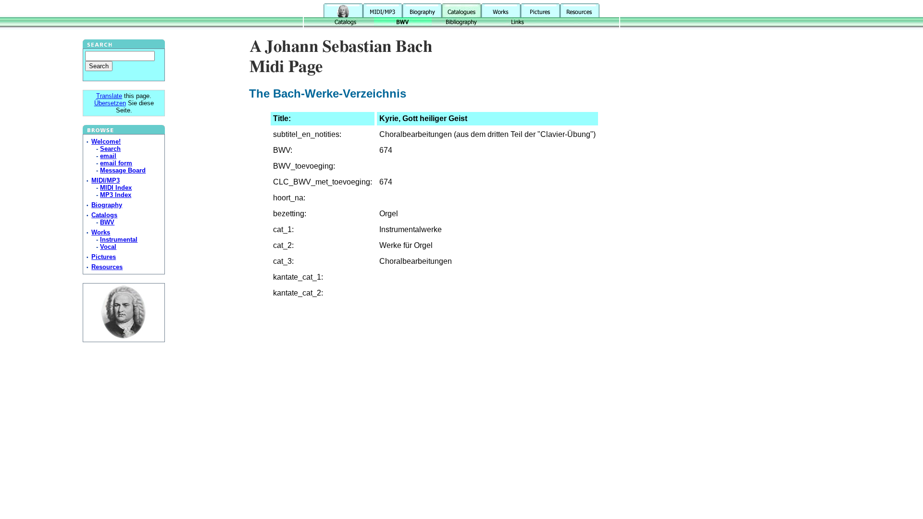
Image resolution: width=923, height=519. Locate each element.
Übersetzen (110, 103)
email (108, 156)
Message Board (123, 170)
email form (116, 163)
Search (110, 148)
